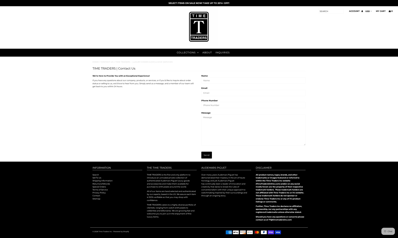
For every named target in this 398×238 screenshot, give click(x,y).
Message (206, 113)
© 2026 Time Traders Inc (102, 232)
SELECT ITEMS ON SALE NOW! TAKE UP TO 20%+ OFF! (199, 3)
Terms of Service (100, 190)
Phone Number (209, 100)
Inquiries (222, 52)
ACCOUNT (354, 11)
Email (204, 88)
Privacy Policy (99, 192)
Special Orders (99, 187)
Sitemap (96, 199)
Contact (96, 195)
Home (96, 62)
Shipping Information (103, 181)
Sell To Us (97, 178)
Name (204, 76)
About (207, 52)
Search (96, 175)
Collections (186, 52)
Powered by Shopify (121, 232)
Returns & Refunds (101, 184)
